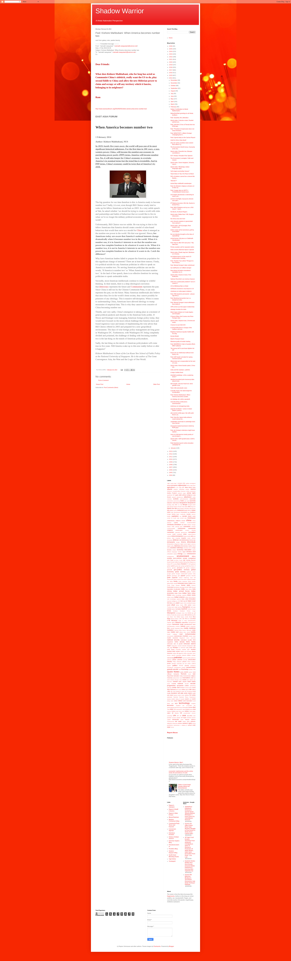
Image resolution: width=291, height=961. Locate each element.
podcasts (179, 663)
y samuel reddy (191, 725)
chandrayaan (191, 518)
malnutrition (185, 622)
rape (194, 674)
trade (171, 709)
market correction (191, 626)
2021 (171, 59)
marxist (172, 628)
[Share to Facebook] (132, 370)
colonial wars (178, 526)
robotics (172, 679)
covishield (179, 534)
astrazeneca (180, 497)
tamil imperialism (187, 700)
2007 (171, 467)
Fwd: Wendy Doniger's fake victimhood (182, 265)
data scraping (176, 538)
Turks (190, 711)
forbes (168, 564)
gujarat (183, 575)
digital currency (191, 544)
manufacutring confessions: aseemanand (179, 402)
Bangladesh (183, 503)
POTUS (181, 665)
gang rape (178, 566)
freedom (183, 564)
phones (184, 661)
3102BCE (180, 483)
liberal (190, 616)
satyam (184, 681)
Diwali (194, 546)
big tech (193, 506)
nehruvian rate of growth (175, 643)
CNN (173, 526)
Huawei (178, 585)
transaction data (180, 709)
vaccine (174, 717)
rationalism (176, 676)
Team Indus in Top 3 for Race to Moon (182, 174)
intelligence (174, 601)
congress (170, 530)
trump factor (178, 711)
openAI (173, 655)
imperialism (170, 589)
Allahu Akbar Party (190, 487)
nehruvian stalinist (190, 644)
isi (186, 601)
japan (178, 603)
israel (194, 601)
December (174, 80)
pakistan (178, 657)
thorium (190, 707)
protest (183, 667)
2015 (171, 75)
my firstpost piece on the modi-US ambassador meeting (181, 257)
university (169, 715)
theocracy (179, 707)
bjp (176, 508)
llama (176, 618)
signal (187, 689)
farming (188, 560)
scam (168, 683)
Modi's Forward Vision (177, 339)
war (176, 721)
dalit (192, 536)
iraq (184, 601)
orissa (189, 655)
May (172, 99)
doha (168, 547)
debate (194, 538)
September (174, 88)
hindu (176, 581)
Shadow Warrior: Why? (176, 762)
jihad (173, 605)
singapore (178, 691)
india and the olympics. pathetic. (180, 370)
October (173, 85)
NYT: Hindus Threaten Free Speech (181, 155)
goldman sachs (191, 571)
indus (183, 599)
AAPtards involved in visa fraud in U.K (182, 288)
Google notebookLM (181, 573)
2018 (171, 67)
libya (194, 616)
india (183, 589)
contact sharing (190, 530)
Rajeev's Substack (171, 806)
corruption (192, 532)
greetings (174, 575)
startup (169, 699)
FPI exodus (174, 564)
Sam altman (190, 679)
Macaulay (174, 620)
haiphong (186, 577)
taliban (180, 701)
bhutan (180, 506)
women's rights (187, 723)
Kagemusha (171, 896)
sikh (190, 689)
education (187, 550)
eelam (194, 549)
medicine (192, 628)
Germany (186, 570)
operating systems (181, 655)
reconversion (187, 676)
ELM (194, 551)
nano (187, 638)
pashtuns (193, 657)
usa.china (189, 715)
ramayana (176, 674)
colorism (193, 526)
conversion (170, 532)
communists (192, 528)
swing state (170, 700)
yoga (168, 727)
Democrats (192, 540)
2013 (171, 451)
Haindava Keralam (172, 833)
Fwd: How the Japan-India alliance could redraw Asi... (181, 418)
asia (194, 495)
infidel (186, 599)
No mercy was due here (178, 219)
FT (187, 564)
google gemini (171, 573)
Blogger (171, 946)
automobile (193, 499)
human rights (185, 585)
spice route (181, 695)
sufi (190, 699)
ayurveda (193, 501)
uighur (169, 713)
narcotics (193, 638)
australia (175, 499)
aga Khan (193, 485)
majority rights (171, 622)
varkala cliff (179, 717)
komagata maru (180, 613)
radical (190, 672)
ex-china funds (178, 560)
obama (194, 651)
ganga (183, 566)
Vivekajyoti (172, 861)
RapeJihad (170, 676)
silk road (173, 691)
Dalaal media (186, 536)
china (188, 520)
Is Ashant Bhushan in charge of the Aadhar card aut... (181, 328)
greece (169, 575)
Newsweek (190, 645)
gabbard (193, 564)
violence (193, 719)
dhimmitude (191, 542)
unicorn (194, 713)
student (187, 699)
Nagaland (182, 638)
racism (186, 672)
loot (188, 618)
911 (184, 483)
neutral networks (182, 645)
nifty (168, 647)
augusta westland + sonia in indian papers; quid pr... (181, 409)
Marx (168, 628)
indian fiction (178, 593)
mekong (176, 630)
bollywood (180, 510)
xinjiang (184, 725)
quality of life (192, 669)
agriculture (171, 487)
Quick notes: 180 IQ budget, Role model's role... (181, 226)
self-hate (169, 687)
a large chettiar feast (177, 372)
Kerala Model (175, 336)
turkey (187, 711)
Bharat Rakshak (174, 817)
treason (187, 709)
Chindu (176, 522)
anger (184, 493)
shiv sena (178, 689)
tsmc (183, 711)
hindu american (183, 581)
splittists (187, 695)
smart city (183, 691)
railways (169, 674)
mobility (193, 632)
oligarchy (180, 653)
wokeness (175, 723)
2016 (171, 72)
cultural (169, 536)
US (180, 715)
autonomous (176, 500)
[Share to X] (129, 370)
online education (187, 653)
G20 (189, 564)
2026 (171, 46)
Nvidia (182, 651)
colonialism (186, 526)
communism (181, 528)
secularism (180, 685)
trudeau (169, 711)
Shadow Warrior (119, 11)
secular (187, 683)
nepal (169, 645)
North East (192, 647)
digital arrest (183, 544)
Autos (182, 501)
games (173, 566)
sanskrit (175, 681)
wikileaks (193, 721)
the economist (187, 705)
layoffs (194, 615)
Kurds (172, 615)
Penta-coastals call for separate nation (182, 247)
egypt (184, 551)
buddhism (193, 512)
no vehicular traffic (183, 647)
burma (173, 514)
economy (180, 550)
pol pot (185, 663)
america (193, 489)
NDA (194, 640)
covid (173, 534)
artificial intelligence (187, 495)
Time (168, 709)
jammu (174, 603)
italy (171, 603)
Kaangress (186, 607)
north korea (170, 649)
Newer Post (99, 384)
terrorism (170, 705)
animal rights (191, 493)
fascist (168, 562)
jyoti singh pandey (177, 607)
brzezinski (184, 512)
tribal (194, 709)
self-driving (193, 685)
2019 (171, 65)
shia (168, 689)
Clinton (169, 526)
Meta (180, 630)
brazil (185, 510)
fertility (176, 562)
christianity (170, 524)
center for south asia (173, 518)
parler (188, 657)
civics (185, 524)
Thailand (178, 705)
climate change (191, 524)
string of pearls (180, 699)
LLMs (180, 618)
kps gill (194, 613)
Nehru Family (191, 642)
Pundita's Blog (173, 849)
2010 (171, 459)
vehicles (189, 717)
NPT (188, 649)
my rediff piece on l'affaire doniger (181, 268)
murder (190, 636)
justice (189, 605)
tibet (194, 707)
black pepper (180, 508)
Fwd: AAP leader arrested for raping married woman (181, 357)
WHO (188, 721)
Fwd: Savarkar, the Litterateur (179, 117)
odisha (174, 653)
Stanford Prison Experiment (187, 697)
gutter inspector (172, 577)
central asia (183, 518)
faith (184, 560)
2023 (171, 54)
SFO (190, 687)
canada (188, 514)
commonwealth (171, 528)
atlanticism (188, 497)
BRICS (189, 510)
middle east (174, 632)
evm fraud (170, 560)
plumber (174, 663)
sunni (194, 699)
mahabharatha (192, 620)
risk (195, 677)
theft (175, 707)
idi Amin (186, 587)
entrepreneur (170, 556)
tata (172, 703)
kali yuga (193, 607)
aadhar (187, 483)
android (180, 493)
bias (183, 506)
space (171, 695)
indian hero (186, 593)
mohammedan (190, 634)
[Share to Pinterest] (134, 370)
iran (181, 601)
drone (190, 547)
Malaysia (178, 622)
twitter (194, 711)
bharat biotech (174, 506)
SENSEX (182, 687)
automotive (170, 500)
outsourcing (170, 657)
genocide (169, 569)
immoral (194, 587)
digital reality (170, 546)
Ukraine (177, 713)
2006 (171, 470)
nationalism (184, 640)
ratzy (181, 676)
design (178, 542)
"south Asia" (173, 483)
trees (191, 709)
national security (173, 640)
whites (184, 721)
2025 (171, 49)
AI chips (179, 487)
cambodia (182, 514)
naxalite (190, 640)
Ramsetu (183, 674)
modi (181, 634)
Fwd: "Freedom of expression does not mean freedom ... (182, 129)
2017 (171, 70)
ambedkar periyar (184, 489)
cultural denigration (177, 536)
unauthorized (186, 713)
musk (194, 636)
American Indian (185, 491)
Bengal (185, 504)
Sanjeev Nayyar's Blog (173, 851)
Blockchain (193, 508)
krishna (169, 615)
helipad (189, 579)
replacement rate (177, 677)
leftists (178, 616)
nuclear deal (171, 651)
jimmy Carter (179, 605)
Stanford (175, 697)
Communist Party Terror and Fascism (174, 825)
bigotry (169, 508)
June (172, 96)
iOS (179, 601)
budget (169, 514)
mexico (184, 630)
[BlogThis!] (127, 370)
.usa (168, 483)
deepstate (169, 540)
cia (182, 524)
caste (194, 516)
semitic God (175, 687)
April (172, 101)
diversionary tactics (186, 546)
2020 (171, 62)
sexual (187, 687)
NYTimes (189, 651)
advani (169, 485)
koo (186, 613)
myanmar (175, 638)
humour (194, 585)
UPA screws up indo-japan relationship (182, 307)
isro (168, 603)
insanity (169, 601)
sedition (187, 685)
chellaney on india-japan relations (181, 291)
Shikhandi (173, 689)
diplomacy (177, 546)
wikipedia (169, 723)
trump (173, 711)
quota (181, 672)
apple (176, 495)
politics (174, 665)
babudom (169, 502)
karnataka (178, 609)
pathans (169, 659)
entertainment (191, 554)
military (181, 632)
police (189, 663)
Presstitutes (170, 667)
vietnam (187, 719)
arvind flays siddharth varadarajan (181, 183)
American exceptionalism (173, 491)
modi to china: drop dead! (178, 140)
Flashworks (157, 946)
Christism (177, 524)
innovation (192, 599)
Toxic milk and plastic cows (179, 388)
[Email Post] (121, 369)
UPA (174, 715)
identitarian (176, 587)
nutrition (178, 651)
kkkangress (171, 613)
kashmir (184, 609)
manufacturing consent (173, 626)
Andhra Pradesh (172, 493)
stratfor (173, 699)
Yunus (172, 727)
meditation (170, 630)
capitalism (175, 516)
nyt (185, 651)
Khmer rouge (191, 611)
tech (176, 703)
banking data (170, 504)
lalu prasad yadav (179, 615)
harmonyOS (170, 579)
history (190, 583)
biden (189, 506)
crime (185, 534)
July (172, 93)
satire (180, 681)
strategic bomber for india (178, 309)
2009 (171, 462)
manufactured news (190, 624)
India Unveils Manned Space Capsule (182, 249)
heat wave (184, 579)
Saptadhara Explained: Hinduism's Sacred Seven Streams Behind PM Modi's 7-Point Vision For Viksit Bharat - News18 (190, 813)
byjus (177, 514)
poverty (187, 665)
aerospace (174, 485)
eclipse (174, 549)
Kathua (190, 609)
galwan (169, 566)
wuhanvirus (176, 725)
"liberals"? (174, 181)
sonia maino (188, 693)
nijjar (171, 647)
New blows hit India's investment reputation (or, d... (181, 271)
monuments (170, 636)
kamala (169, 609)
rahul (194, 672)
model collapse (172, 634)
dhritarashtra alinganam (173, 544)
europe (185, 558)
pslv (180, 669)
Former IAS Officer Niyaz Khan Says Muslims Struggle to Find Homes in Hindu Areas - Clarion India (190, 828)
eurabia (169, 558)
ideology (182, 587)
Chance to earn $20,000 (178, 325)
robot (168, 679)
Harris (175, 579)
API (174, 495)
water (180, 721)
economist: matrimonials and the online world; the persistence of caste (181, 772)
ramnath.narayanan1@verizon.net (126, 46)
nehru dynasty (180, 642)
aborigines (193, 483)
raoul (189, 674)
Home (128, 384)
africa (188, 485)
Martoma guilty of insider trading (180, 341)
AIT (183, 487)
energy (180, 554)
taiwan (176, 700)
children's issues (180, 520)
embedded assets (172, 553)
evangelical (192, 558)
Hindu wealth (173, 583)
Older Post (156, 384)
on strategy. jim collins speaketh (180, 399)
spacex (176, 695)
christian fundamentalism (188, 522)
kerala (169, 611)
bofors (175, 510)
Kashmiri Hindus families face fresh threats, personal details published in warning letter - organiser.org (190, 866)
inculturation (177, 589)
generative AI (181, 567)
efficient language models (174, 551)
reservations (186, 678)
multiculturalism (178, 636)
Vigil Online (172, 859)
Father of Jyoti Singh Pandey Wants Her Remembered (184, 786)
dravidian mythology (176, 548)
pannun (185, 657)
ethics (194, 556)
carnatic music (187, 516)
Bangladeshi (192, 503)
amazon (176, 489)
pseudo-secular (172, 669)
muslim (169, 638)
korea (189, 613)
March (173, 104)
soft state (180, 693)
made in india (182, 620)
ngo (194, 645)
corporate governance (181, 532)
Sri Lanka (192, 695)
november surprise (181, 649)
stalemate (169, 697)
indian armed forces (181, 591)
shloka (183, 689)
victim (182, 719)
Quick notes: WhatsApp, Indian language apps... (180, 167)
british (168, 512)
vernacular (175, 719)
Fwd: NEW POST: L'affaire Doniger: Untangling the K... (181, 134)
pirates (169, 663)
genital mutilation (191, 567)
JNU (185, 605)
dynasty (169, 549)
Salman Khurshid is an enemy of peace (183, 279)
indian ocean (170, 597)
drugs (194, 547)
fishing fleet (187, 562)
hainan (181, 577)
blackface (186, 508)
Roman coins (178, 679)
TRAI (174, 709)
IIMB (190, 587)
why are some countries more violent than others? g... (182, 143)
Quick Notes (173, 672)
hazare (179, 579)
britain (194, 510)
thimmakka (185, 707)
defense (176, 540)
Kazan (194, 609)
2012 (171, 454)
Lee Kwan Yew (171, 616)
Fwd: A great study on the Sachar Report (183, 137)
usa (184, 715)
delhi (180, 540)
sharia (194, 687)
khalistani (182, 611)
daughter (183, 538)
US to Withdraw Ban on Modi (179, 286)
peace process (177, 659)
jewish (169, 605)
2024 (171, 51)
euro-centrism (177, 558)
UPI (178, 715)
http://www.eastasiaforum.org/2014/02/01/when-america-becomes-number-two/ (121, 109)
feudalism (180, 562)
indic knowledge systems (174, 599)
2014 (171, 78)
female (172, 562)
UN (181, 713)
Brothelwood (177, 512)
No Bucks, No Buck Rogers (179, 212)
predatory (193, 665)
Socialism (174, 693)
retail (192, 677)
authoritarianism (184, 499)
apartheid (169, 495)
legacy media (184, 616)
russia (184, 680)
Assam (169, 497)
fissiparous (193, 562)
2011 (171, 456)
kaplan (173, 609)
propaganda (177, 667)
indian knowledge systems (179, 595)
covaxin (169, 534)
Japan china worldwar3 (186, 603)
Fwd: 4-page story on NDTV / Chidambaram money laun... (180, 191)
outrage (193, 655)
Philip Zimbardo (177, 661)
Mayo (181, 628)
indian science (179, 597)
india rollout (188, 589)
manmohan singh (177, 624)
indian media (191, 595)
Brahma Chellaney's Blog (174, 820)
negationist (170, 642)
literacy (173, 618)
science (180, 683)
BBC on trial (178, 504)
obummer (169, 653)
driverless (185, 547)
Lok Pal (184, 618)
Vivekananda (170, 721)
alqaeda (169, 489)
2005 (171, 472)
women (180, 723)
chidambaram (171, 520)
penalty (185, 659)
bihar (173, 508)
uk (172, 713)
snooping (189, 691)
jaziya (194, 603)
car (180, 516)
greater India (192, 573)
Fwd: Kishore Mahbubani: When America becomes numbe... (180, 395)
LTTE (168, 620)
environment (183, 556)
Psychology (184, 669)
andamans (193, 491)
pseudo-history (191, 667)
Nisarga (175, 647)
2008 (171, 464)
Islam (190, 601)
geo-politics (178, 570)
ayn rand (186, 500)
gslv (179, 575)
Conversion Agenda (172, 829)
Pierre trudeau (191, 661)
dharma (183, 542)
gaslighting (188, 566)
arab (180, 495)
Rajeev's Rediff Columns (173, 810)
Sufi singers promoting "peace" (180, 171)
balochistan (176, 502)
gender (174, 567)
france (179, 564)
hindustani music (183, 583)
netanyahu (174, 645)
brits (172, 512)
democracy (185, 540)
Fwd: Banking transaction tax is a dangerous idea (181, 299)
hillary (171, 581)
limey (168, 618)
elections (189, 551)
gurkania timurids (191, 575)
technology (184, 703)
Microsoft (189, 630)
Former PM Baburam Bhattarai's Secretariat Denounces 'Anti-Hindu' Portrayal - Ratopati (190, 879)
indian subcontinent (190, 597)
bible (186, 506)
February (174, 107)
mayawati (177, 628)
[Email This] (125, 370)
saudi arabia (191, 681)
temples (193, 703)
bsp (188, 512)
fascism (193, 560)
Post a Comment (103, 380)
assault (174, 497)
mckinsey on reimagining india (180, 406)
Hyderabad (170, 587)
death (189, 538)
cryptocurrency (192, 534)
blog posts (170, 510)
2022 (171, 57)
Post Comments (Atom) (111, 387)
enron (184, 553)
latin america (188, 615)
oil (177, 653)
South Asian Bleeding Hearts (174, 855)
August (173, 91)
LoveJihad (193, 618)
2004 (171, 475)
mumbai (185, 636)
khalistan (175, 611)
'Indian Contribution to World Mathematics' (179, 110)
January (173, 448)
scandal (174, 683)
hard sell (193, 577)
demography (171, 542)
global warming (180, 572)
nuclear (193, 649)
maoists (183, 626)
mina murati (186, 632)
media (186, 628)
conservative (179, 530)
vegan (184, 717)
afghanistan (182, 485)
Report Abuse (172, 732)
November (174, 83)
